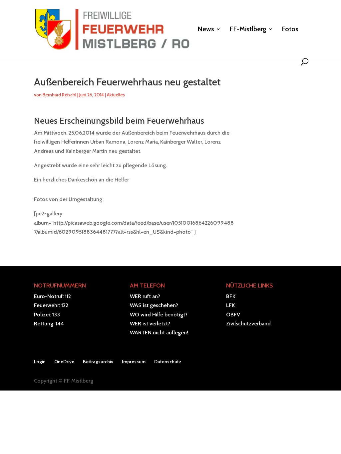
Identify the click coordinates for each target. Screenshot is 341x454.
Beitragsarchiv (98, 362)
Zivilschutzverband (248, 323)
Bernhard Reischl (59, 95)
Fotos (290, 30)
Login (40, 362)
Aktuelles (116, 95)
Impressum (134, 362)
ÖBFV (233, 314)
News (205, 30)
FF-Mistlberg (247, 30)
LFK (230, 305)
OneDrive (64, 362)
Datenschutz (167, 362)
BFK (230, 296)
